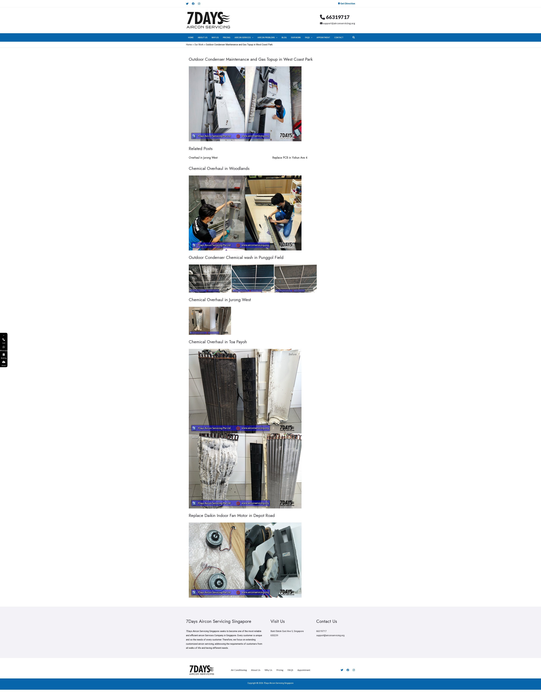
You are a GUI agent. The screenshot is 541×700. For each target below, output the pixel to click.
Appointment (303, 670)
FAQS (290, 670)
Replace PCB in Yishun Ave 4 (289, 158)
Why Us (268, 670)
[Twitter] (187, 3)
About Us (255, 670)
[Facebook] (193, 3)
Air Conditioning (239, 670)
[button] (252, 37)
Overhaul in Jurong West (203, 158)
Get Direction (347, 3)
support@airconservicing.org (338, 23)
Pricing (279, 670)
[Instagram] (199, 3)
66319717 (337, 17)
